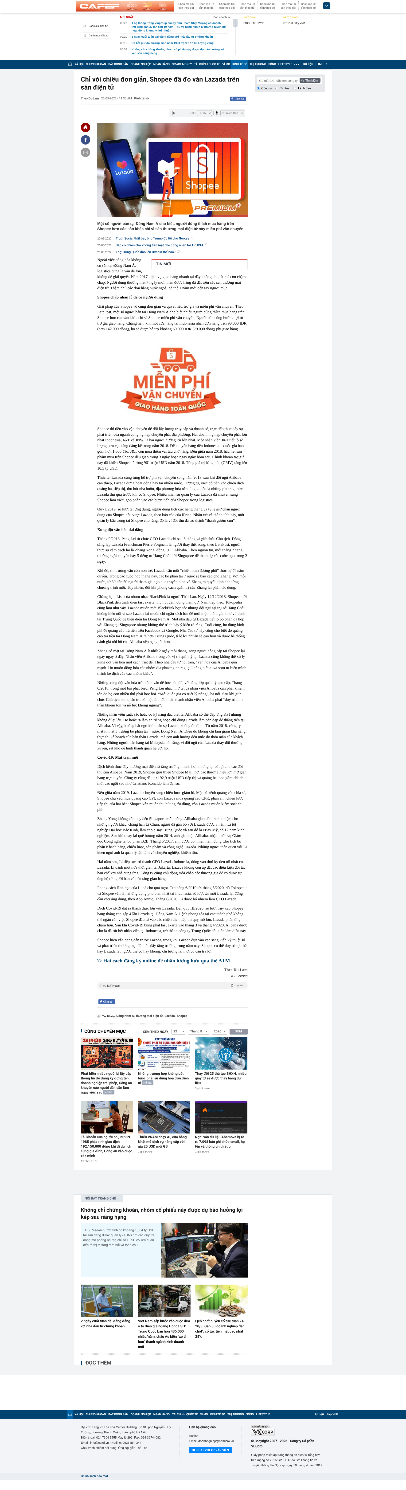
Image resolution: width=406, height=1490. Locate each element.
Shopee (182, 1016)
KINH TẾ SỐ (239, 64)
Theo (172, 985)
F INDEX (322, 64)
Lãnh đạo (304, 88)
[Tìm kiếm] (310, 80)
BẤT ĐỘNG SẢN (118, 64)
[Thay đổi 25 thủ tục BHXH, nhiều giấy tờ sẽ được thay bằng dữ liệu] (221, 1053)
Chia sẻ (239, 99)
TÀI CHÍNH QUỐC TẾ (207, 64)
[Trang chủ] (70, 64)
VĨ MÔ (226, 64)
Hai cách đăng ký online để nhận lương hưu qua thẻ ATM (166, 961)
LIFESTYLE (285, 64)
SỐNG (272, 64)
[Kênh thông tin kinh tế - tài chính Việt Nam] (125, 6)
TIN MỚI (163, 264)
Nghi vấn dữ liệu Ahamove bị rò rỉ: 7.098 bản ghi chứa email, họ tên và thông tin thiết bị (220, 1142)
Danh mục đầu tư (99, 35)
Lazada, (170, 1016)
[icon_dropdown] (326, 5)
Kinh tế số (141, 98)
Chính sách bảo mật (94, 1476)
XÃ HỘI (79, 64)
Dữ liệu (308, 64)
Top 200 (332, 1414)
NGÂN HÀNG (161, 64)
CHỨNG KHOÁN (96, 64)
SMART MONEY (182, 64)
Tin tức (285, 88)
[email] (85, 152)
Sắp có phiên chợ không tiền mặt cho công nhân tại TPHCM (159, 245)
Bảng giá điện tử (98, 25)
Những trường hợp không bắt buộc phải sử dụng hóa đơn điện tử (163, 1078)
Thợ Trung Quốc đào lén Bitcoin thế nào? (146, 252)
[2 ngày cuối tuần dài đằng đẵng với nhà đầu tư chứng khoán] (107, 1301)
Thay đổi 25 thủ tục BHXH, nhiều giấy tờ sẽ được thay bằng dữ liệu (220, 1078)
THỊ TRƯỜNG (258, 64)
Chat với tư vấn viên (212, 1450)
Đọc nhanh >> (221, 17)
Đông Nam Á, (125, 1016)
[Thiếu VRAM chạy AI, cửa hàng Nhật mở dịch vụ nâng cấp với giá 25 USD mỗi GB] (164, 1117)
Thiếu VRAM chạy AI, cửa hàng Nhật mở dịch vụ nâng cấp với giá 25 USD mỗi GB (162, 1142)
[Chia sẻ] (85, 140)
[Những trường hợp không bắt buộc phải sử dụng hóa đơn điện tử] (164, 1053)
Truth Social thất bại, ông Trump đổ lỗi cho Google (152, 238)
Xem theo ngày (155, 1032)
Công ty (266, 88)
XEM (238, 1031)
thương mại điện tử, (150, 1016)
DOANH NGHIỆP (141, 64)
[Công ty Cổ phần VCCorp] (288, 1430)
